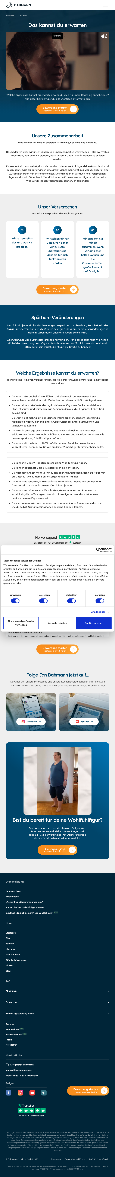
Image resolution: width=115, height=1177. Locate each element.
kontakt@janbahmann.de (18, 1070)
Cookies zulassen (94, 623)
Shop (8, 938)
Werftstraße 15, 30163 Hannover (22, 1075)
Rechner (10, 1024)
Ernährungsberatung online (20, 1013)
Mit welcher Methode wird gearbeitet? (25, 907)
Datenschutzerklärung (75, 1159)
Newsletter (11, 1044)
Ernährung (11, 1002)
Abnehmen (11, 991)
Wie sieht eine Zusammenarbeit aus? (24, 902)
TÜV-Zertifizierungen (16, 960)
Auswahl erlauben (57, 623)
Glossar (9, 965)
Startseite (11, 932)
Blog (8, 971)
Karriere (10, 943)
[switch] (43, 600)
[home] (18, 5)
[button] (105, 5)
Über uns (10, 949)
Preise (9, 1039)
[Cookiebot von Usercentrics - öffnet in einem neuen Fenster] (98, 550)
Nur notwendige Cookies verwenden (21, 623)
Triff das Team (13, 954)
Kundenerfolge (13, 891)
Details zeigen (98, 612)
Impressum (56, 1159)
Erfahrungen (12, 896)
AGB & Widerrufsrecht (99, 1159)
